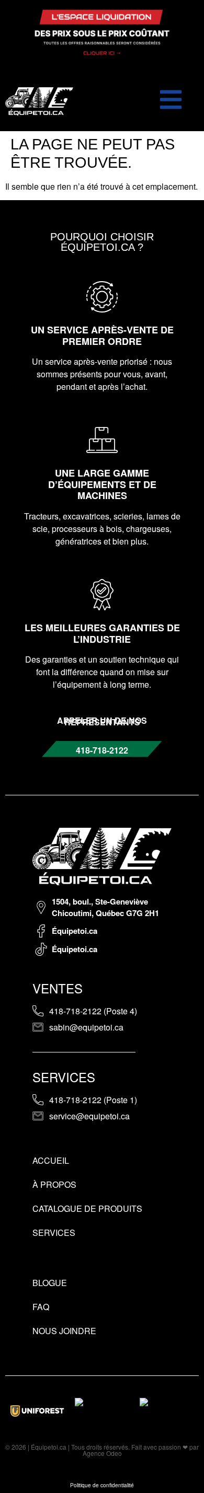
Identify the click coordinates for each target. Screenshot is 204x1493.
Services (53, 1232)
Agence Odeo (102, 1453)
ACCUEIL (50, 1160)
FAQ (40, 1307)
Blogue (49, 1283)
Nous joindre (64, 1331)
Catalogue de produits (87, 1208)
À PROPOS (54, 1184)
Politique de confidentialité (102, 1485)
